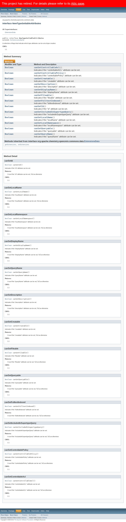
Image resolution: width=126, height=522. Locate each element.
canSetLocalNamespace (46, 123)
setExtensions (23, 144)
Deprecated (35, 9)
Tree (28, 9)
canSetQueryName (43, 134)
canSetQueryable (43, 128)
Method (24, 16)
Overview (4, 9)
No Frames (32, 14)
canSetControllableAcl (47, 67)
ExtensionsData (10, 32)
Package (11, 9)
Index (42, 9)
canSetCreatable (43, 79)
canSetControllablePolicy (48, 73)
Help (47, 9)
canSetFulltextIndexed (47, 101)
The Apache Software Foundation (24, 520)
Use (24, 9)
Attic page (77, 3)
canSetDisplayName (44, 90)
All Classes (44, 14)
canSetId (39, 106)
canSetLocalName (43, 117)
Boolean (9, 67)
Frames (24, 14)
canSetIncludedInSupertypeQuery (52, 112)
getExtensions (10, 144)
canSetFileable (42, 95)
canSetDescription (44, 84)
